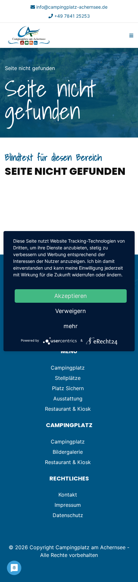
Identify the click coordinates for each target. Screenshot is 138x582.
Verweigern (70, 311)
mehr (71, 326)
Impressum (68, 505)
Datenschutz (68, 515)
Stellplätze (68, 378)
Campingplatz (68, 367)
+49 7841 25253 (72, 16)
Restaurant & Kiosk (68, 409)
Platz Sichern (68, 388)
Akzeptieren (70, 295)
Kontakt (67, 494)
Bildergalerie (68, 452)
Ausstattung (67, 398)
